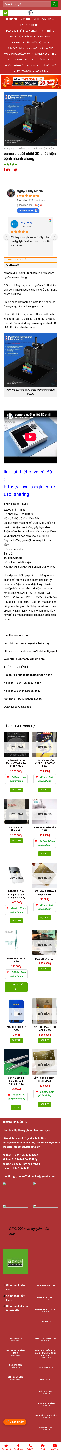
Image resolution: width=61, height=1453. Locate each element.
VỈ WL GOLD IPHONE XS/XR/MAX (45, 1079)
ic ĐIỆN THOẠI (15, 48)
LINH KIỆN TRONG (29, 25)
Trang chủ (9, 148)
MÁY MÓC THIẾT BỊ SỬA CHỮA (21, 31)
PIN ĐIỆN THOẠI (42, 36)
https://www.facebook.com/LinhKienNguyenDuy (32, 651)
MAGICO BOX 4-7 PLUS (16, 1029)
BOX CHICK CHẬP (44, 958)
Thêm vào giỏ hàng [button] (16, 987)
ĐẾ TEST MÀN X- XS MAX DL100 (45, 1029)
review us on (26, 210)
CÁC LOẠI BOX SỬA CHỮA (17, 54)
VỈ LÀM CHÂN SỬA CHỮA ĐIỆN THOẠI (30, 42)
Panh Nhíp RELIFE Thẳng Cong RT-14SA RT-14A (16, 1081)
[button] (5, 13)
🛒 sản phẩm (15, 1421)
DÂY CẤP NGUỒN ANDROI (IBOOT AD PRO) (44, 763)
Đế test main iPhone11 (16, 829)
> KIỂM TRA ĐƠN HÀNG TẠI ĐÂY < (31, 71)
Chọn (16, 1107)
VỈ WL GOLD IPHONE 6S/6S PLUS (45, 893)
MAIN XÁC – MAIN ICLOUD (40, 48)
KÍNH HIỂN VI (48, 31)
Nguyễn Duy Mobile (30, 191)
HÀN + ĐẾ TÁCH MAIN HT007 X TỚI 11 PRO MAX (16, 763)
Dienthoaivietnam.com (17, 635)
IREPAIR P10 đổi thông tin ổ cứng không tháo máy (16, 894)
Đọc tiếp (16, 790)
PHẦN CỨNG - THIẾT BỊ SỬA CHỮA (36, 148)
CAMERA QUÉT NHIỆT (46, 54)
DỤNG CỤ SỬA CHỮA (19, 36)
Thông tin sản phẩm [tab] (17, 259)
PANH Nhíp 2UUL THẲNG (16, 960)
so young (26, 222)
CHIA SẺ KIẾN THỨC (47, 65)
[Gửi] (54, 4)
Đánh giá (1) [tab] (12, 265)
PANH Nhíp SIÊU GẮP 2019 (44, 829)
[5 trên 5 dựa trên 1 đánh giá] (30, 164)
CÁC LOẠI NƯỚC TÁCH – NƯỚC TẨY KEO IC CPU (30, 59)
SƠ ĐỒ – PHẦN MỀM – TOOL (18, 65)
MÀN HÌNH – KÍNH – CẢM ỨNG (36, 19)
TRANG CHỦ (12, 19)
